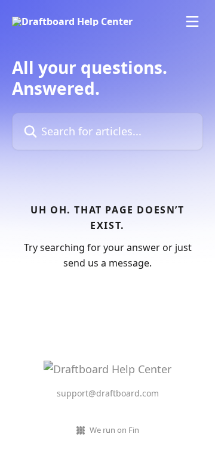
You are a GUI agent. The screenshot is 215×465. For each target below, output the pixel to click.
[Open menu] (192, 21)
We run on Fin (114, 429)
